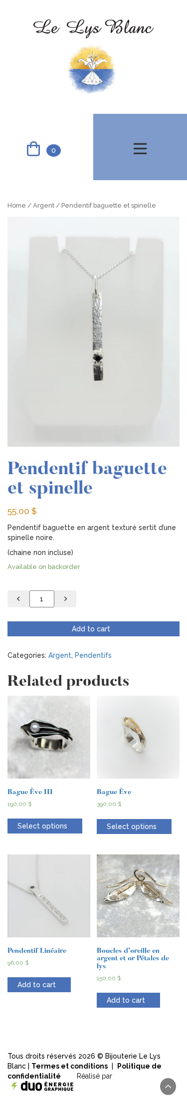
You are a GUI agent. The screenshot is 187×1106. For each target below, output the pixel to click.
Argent (43, 205)
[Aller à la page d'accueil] (93, 56)
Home (16, 205)
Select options (42, 826)
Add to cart (91, 629)
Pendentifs (93, 655)
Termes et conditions (69, 1066)
